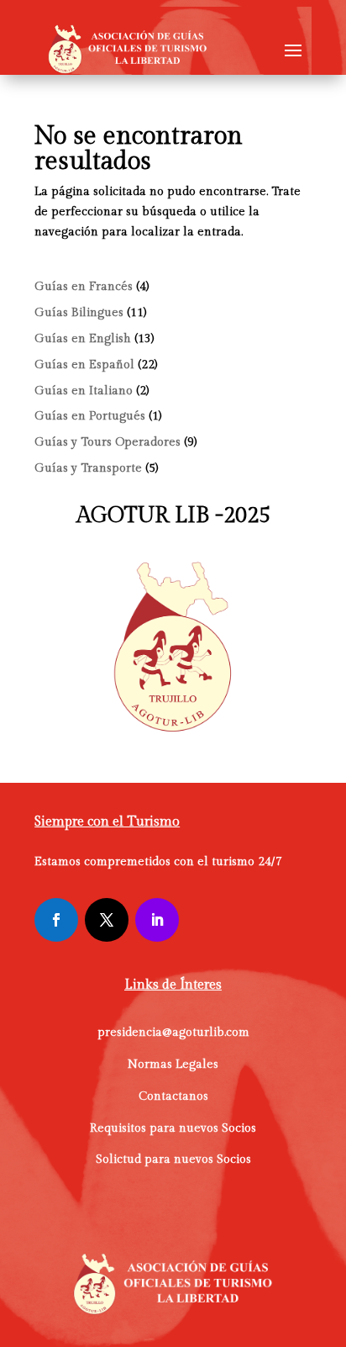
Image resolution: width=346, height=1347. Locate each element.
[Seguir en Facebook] (56, 920)
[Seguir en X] (106, 920)
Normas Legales (173, 1064)
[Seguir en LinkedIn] (157, 920)
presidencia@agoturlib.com (173, 1032)
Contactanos (173, 1096)
